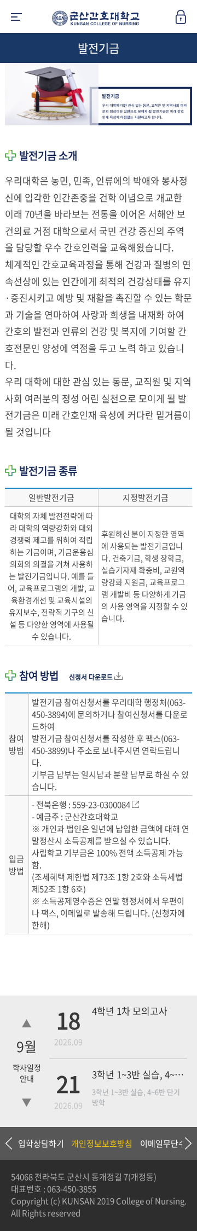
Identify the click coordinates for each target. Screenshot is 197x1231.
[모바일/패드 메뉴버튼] (16, 17)
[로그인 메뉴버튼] (186, 20)
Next (183, 1143)
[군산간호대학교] (93, 20)
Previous (8, 1143)
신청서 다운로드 (91, 677)
